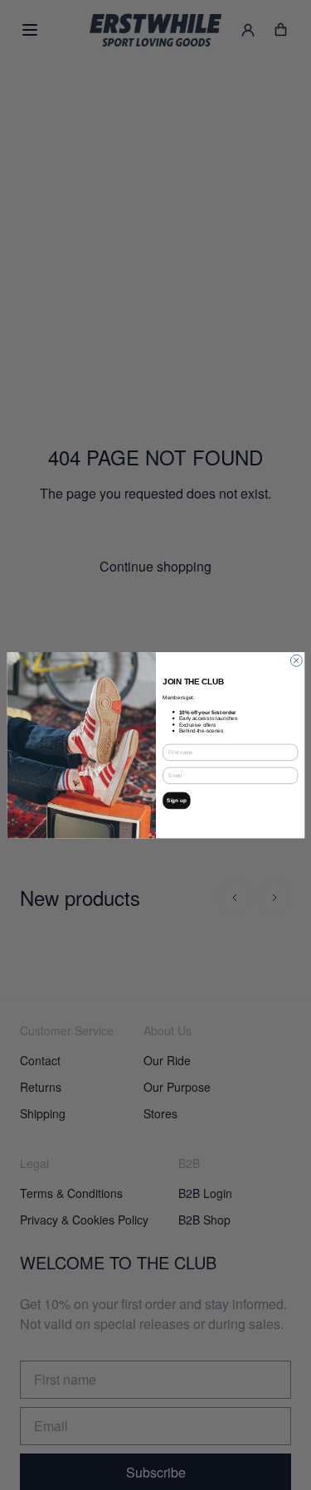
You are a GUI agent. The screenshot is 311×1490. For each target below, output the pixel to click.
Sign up (177, 800)
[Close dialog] (296, 660)
